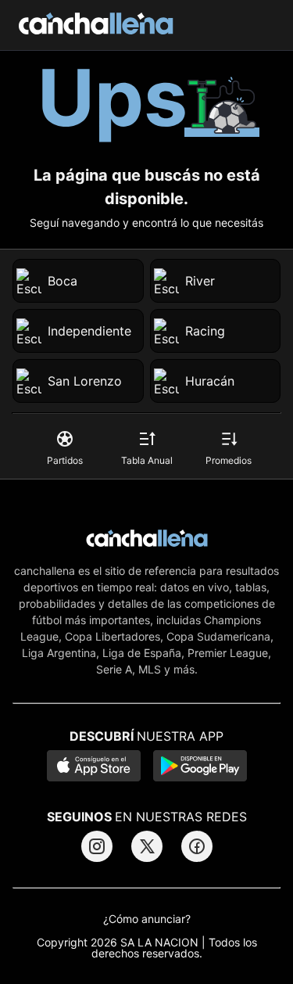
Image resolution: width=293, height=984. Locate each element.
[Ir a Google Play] (200, 767)
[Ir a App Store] (94, 767)
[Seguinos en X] (147, 846)
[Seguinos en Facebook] (197, 846)
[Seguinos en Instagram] (97, 846)
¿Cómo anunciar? (147, 919)
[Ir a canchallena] (96, 25)
